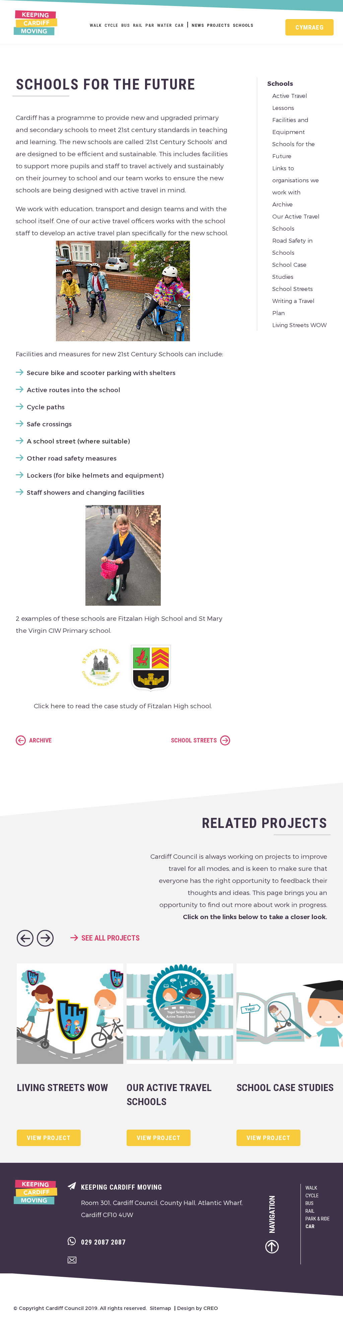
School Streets (292, 288)
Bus (125, 25)
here (58, 706)
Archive (282, 204)
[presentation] (25, 938)
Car (179, 25)
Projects (218, 25)
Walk (95, 25)
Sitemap (160, 1308)
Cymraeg (309, 27)
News (198, 25)
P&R (149, 25)
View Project (49, 1138)
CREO (210, 1308)
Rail (137, 25)
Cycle (111, 25)
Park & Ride (317, 1219)
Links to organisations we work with (295, 180)
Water (164, 25)
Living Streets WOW (299, 324)
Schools (243, 25)
